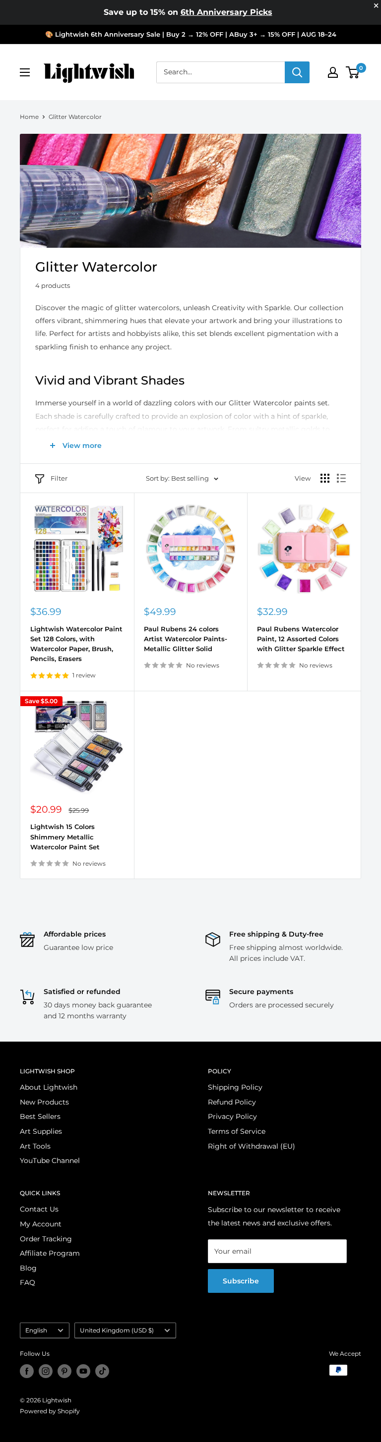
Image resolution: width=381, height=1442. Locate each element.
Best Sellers (40, 1116)
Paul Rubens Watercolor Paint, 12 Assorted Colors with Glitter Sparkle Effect (301, 639)
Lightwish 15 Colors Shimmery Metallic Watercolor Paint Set (65, 836)
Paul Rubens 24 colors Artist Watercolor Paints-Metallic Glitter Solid (185, 639)
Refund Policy (232, 1102)
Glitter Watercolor (75, 116)
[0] (353, 72)
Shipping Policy (235, 1087)
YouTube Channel (50, 1160)
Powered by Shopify (50, 1411)
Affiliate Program (50, 1253)
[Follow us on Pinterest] (64, 1371)
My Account (41, 1224)
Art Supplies (41, 1131)
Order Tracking (46, 1238)
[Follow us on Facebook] (27, 1371)
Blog (28, 1268)
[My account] (333, 72)
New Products (44, 1102)
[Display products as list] (341, 478)
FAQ (27, 1282)
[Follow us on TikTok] (102, 1371)
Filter (59, 478)
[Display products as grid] (324, 478)
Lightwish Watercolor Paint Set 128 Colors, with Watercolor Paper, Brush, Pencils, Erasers (76, 644)
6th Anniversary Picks (226, 12)
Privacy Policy (232, 1116)
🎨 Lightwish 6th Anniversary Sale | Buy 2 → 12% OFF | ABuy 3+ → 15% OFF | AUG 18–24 (190, 34)
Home (29, 116)
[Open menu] (25, 72)
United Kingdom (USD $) (117, 1330)
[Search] (297, 72)
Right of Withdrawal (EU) (251, 1146)
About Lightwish (48, 1087)
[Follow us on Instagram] (46, 1371)
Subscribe (241, 1280)
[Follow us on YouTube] (83, 1371)
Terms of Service (236, 1131)
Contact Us (39, 1209)
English (36, 1330)
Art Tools (35, 1146)
